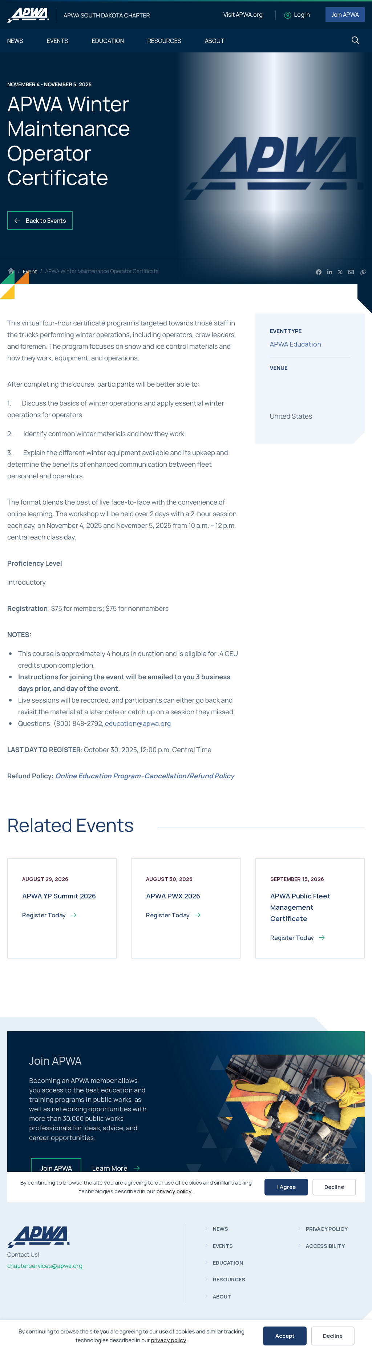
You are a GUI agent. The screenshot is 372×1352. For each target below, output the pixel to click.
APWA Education (295, 344)
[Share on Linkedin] (329, 272)
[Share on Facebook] (319, 272)
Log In (302, 15)
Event (30, 271)
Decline (333, 1336)
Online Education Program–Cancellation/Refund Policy (144, 775)
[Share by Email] (351, 272)
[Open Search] (355, 40)
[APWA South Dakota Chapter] (28, 15)
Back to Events (45, 221)
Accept (285, 1336)
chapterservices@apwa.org (44, 1266)
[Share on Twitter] (340, 272)
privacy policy (168, 1340)
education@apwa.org (138, 723)
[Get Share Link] (363, 272)
